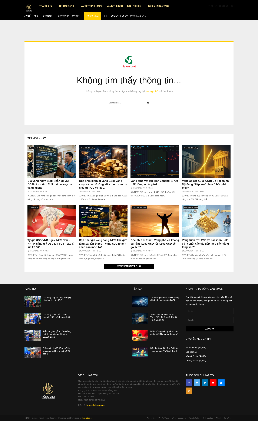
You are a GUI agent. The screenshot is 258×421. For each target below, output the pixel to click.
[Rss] (228, 6)
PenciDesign (87, 418)
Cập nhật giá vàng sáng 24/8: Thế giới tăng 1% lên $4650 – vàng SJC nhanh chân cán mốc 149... (103, 244)
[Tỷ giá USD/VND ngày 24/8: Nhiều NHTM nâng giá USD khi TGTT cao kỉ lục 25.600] (51, 221)
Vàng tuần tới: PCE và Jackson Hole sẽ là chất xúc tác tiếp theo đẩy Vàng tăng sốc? (205, 244)
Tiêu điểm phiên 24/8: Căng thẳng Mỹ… (128, 16)
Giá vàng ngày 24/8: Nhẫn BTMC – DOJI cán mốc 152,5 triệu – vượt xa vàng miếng (49, 184)
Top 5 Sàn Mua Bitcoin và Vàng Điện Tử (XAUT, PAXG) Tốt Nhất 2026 (164, 317)
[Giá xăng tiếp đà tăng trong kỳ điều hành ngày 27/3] (32, 301)
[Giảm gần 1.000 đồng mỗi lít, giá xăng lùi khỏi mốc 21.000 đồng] (32, 352)
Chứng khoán (192, 360)
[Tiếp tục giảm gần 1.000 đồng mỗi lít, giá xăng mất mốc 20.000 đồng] (32, 335)
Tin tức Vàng (66, 6)
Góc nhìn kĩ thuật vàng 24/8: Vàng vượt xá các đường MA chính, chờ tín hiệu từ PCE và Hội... (103, 184)
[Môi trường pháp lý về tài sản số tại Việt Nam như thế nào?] (140, 335)
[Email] (224, 6)
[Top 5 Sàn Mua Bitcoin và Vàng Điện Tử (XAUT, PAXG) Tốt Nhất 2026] (140, 318)
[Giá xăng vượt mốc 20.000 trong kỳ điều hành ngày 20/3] (32, 318)
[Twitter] (213, 6)
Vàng (83, 207)
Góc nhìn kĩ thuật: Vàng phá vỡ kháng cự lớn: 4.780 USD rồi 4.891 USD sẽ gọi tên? (154, 244)
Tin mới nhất (36, 138)
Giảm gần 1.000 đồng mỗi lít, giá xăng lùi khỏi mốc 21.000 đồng (56, 351)
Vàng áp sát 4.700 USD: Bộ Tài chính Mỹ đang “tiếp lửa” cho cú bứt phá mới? (205, 184)
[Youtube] (220, 6)
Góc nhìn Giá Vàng (158, 6)
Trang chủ (45, 6)
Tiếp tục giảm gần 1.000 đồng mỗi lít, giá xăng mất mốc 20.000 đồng (57, 334)
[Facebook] (209, 6)
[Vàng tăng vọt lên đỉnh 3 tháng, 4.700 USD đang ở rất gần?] (154, 161)
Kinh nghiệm (134, 6)
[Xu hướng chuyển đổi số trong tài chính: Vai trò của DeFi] (140, 301)
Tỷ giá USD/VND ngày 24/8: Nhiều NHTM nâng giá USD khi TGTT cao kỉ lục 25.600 (50, 244)
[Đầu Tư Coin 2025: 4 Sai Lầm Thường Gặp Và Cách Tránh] (140, 352)
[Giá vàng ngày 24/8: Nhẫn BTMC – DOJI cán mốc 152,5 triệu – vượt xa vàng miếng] (51, 161)
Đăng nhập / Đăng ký (69, 16)
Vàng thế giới (115, 6)
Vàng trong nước (91, 6)
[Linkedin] (217, 6)
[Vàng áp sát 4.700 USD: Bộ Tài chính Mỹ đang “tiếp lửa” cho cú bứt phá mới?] (206, 161)
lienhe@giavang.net (95, 405)
